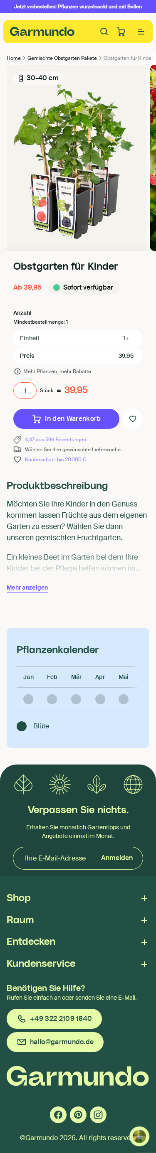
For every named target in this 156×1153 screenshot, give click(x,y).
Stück (46, 390)
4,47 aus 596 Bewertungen (55, 439)
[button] (141, 31)
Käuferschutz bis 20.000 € (55, 459)
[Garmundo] (42, 31)
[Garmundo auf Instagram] (98, 1114)
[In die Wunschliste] (133, 419)
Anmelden (117, 857)
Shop (19, 898)
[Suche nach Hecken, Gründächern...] (104, 31)
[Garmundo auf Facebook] (58, 1114)
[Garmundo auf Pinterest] (78, 1114)
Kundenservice (41, 964)
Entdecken (31, 942)
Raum (20, 920)
